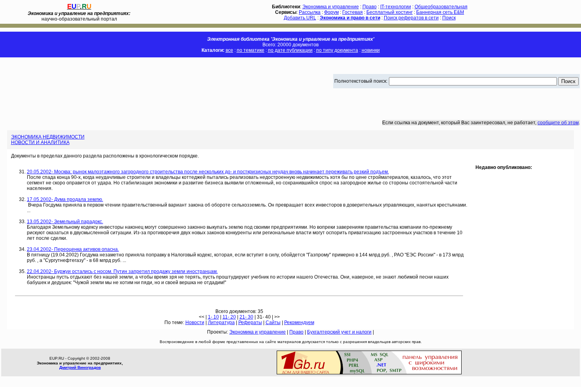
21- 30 (246, 317)
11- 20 (229, 317)
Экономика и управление (330, 6)
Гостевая (352, 12)
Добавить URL (300, 18)
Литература (221, 322)
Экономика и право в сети (350, 18)
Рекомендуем (299, 322)
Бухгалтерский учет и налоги (339, 332)
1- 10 (213, 317)
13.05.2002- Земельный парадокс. (65, 221)
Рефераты (250, 322)
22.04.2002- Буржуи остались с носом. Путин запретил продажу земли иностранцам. (122, 271)
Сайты (273, 322)
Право (369, 6)
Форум (331, 12)
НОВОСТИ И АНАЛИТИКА (40, 142)
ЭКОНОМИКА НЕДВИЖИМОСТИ (48, 137)
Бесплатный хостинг (389, 12)
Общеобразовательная (441, 6)
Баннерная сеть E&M (440, 12)
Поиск (449, 18)
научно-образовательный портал (79, 16)
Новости (194, 322)
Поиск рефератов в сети (411, 18)
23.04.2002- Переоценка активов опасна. (73, 249)
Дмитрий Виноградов (80, 367)
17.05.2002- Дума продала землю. (65, 199)
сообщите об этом (558, 122)
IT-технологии (395, 6)
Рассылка (310, 12)
